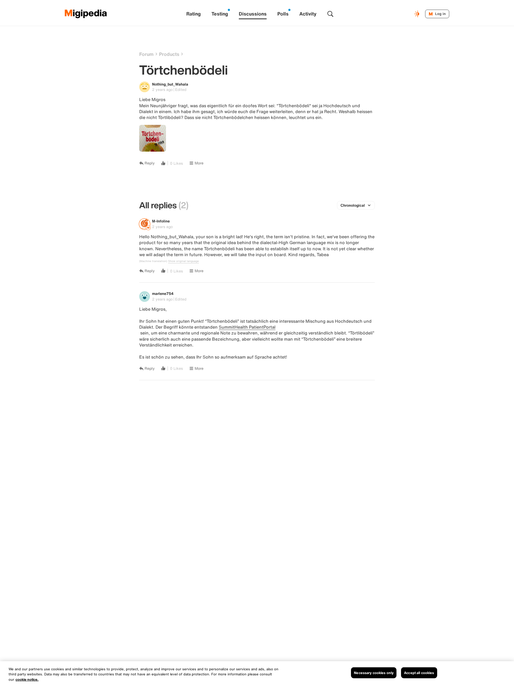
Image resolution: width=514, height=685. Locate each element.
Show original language (183, 261)
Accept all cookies (419, 672)
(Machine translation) (153, 261)
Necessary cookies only (374, 672)
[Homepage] (86, 14)
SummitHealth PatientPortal (247, 327)
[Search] (330, 14)
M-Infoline (161, 221)
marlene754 (162, 293)
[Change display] (417, 14)
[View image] (152, 138)
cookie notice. (27, 679)
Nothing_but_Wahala (170, 84)
